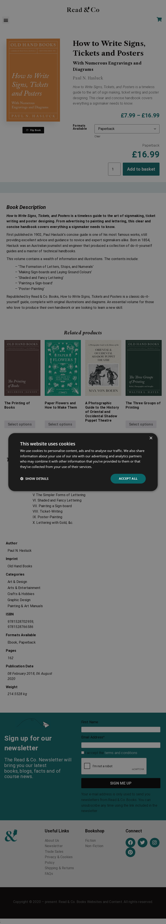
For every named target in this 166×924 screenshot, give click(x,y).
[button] (34, 478)
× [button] (150, 438)
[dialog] (83, 462)
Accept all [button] (128, 478)
